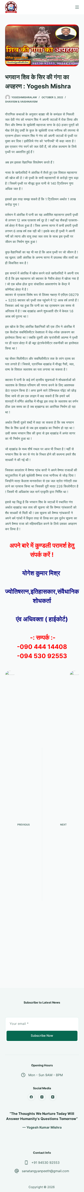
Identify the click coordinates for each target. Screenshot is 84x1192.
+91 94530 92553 (45, 1162)
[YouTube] (53, 1097)
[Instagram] (42, 1097)
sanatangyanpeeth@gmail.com (45, 1171)
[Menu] (77, 7)
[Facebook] (31, 1097)
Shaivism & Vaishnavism (21, 101)
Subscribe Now (42, 1036)
